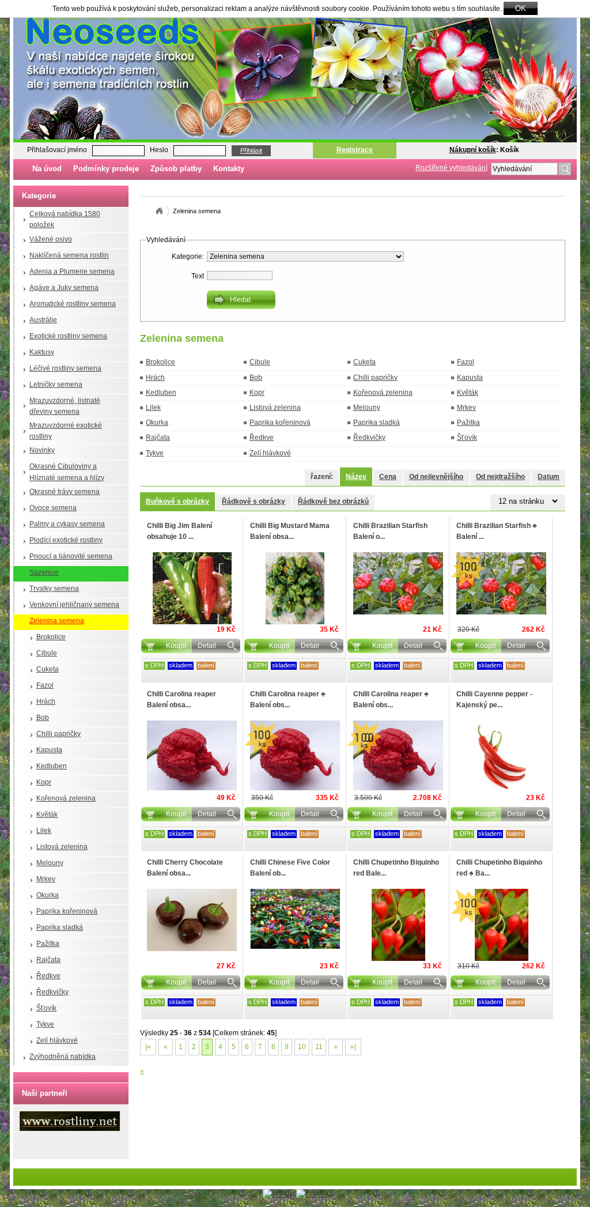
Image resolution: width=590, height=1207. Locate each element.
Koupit (176, 646)
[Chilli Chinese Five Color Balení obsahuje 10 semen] (295, 919)
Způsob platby (176, 168)
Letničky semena (55, 384)
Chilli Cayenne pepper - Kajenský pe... (494, 699)
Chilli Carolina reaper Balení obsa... (181, 699)
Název (356, 477)
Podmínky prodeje (106, 168)
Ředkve (48, 976)
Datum (548, 477)
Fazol (45, 685)
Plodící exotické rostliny (66, 540)
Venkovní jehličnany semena (74, 605)
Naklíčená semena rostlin (69, 255)
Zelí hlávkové (57, 1040)
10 (302, 1047)
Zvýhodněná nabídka (62, 1057)
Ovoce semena (53, 508)
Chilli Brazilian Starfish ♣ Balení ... (496, 531)
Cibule (46, 653)
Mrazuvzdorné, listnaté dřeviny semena (64, 406)
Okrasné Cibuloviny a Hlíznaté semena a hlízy (66, 471)
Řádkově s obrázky (253, 501)
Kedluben (51, 766)
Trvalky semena (54, 588)
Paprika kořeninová (66, 911)
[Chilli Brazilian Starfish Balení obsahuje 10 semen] (398, 583)
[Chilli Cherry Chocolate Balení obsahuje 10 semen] (192, 920)
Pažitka (47, 944)
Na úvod (47, 168)
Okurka (47, 895)
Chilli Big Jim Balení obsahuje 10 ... (179, 531)
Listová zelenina (62, 847)
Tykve (45, 1024)
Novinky (42, 450)
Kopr (43, 782)
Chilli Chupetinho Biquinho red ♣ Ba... (499, 867)
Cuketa (47, 669)
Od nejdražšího (500, 477)
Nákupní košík (472, 150)
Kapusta (49, 750)
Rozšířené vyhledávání (451, 168)
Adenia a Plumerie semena (72, 271)
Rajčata (48, 960)
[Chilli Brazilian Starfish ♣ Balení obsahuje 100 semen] (501, 583)
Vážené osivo (50, 239)
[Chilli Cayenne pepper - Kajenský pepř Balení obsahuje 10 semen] (501, 757)
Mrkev (45, 879)
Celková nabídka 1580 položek (64, 219)
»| (353, 1047)
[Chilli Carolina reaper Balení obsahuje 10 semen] (192, 755)
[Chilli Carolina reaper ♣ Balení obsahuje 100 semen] (295, 755)
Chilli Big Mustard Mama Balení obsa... (290, 531)
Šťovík (46, 1008)
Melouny (49, 863)
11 (319, 1047)
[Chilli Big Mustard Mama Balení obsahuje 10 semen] (295, 588)
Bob (42, 718)
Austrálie (43, 320)
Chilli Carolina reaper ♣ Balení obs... (288, 699)
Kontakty (228, 168)
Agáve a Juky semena (64, 288)
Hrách (45, 701)
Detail (207, 646)
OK (520, 8)
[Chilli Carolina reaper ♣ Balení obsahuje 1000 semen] (398, 755)
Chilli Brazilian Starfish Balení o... (390, 531)
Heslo (159, 150)
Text (197, 276)
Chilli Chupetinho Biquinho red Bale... (396, 867)
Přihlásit (251, 150)
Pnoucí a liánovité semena (70, 556)
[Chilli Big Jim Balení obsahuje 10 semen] (192, 588)
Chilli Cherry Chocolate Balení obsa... (185, 867)
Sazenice (44, 572)
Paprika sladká (59, 927)
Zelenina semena (56, 621)
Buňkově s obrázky (177, 501)
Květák (47, 814)
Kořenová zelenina (66, 798)
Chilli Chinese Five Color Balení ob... (290, 867)
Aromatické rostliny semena (72, 304)
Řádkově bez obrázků (333, 501)
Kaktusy (41, 352)
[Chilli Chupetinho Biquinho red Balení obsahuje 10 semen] (398, 925)
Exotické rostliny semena (68, 336)
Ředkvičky (52, 992)
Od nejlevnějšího (436, 477)
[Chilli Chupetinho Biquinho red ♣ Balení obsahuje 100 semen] (501, 925)
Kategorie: (188, 256)
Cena (387, 477)
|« (148, 1047)
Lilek (43, 831)
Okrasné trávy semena (64, 492)
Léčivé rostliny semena (65, 368)
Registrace (354, 150)
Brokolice (51, 637)
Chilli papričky (58, 734)
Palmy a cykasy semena (67, 524)
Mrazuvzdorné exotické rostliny (65, 430)
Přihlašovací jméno (57, 150)
